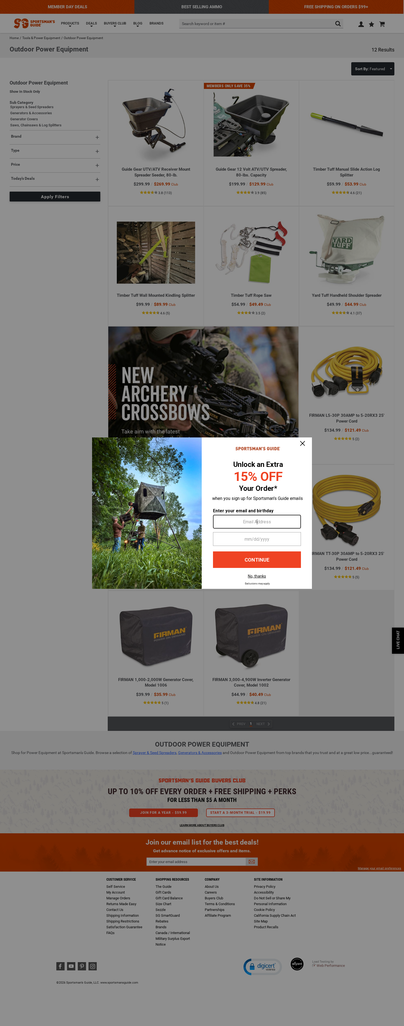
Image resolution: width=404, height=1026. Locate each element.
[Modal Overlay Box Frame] (202, 513)
